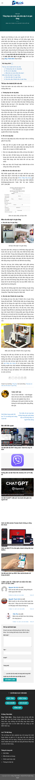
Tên (4, 650)
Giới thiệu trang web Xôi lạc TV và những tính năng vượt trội (9, 416)
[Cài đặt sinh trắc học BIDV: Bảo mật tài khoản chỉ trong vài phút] (17, 562)
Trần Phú (15, 614)
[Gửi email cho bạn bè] (19, 377)
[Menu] (2, 3)
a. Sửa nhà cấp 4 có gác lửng (12, 77)
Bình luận (6, 635)
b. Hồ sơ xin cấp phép (10, 71)
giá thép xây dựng (9, 363)
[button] (12, 63)
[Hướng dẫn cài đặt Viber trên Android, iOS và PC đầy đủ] (17, 462)
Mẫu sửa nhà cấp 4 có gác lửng (11, 75)
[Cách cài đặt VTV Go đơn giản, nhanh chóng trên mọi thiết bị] (17, 537)
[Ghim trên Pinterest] (22, 377)
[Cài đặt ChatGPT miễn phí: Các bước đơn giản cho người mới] (17, 487)
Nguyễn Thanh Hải (14, 599)
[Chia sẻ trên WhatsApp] (9, 377)
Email (5, 657)
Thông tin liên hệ (8, 762)
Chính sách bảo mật (9, 759)
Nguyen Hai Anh (13, 587)
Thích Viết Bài (25, 23)
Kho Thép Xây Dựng (25, 178)
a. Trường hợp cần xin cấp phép (13, 69)
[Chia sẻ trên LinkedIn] (25, 377)
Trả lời (32, 595)
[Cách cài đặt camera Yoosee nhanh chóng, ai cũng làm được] (17, 512)
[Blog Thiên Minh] (17, 3)
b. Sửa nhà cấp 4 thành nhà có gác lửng (15, 79)
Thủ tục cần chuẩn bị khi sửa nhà (11, 67)
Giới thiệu (6, 753)
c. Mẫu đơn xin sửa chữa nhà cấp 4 (14, 73)
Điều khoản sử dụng (9, 756)
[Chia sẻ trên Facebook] (12, 377)
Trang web (6, 665)
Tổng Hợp (17, 13)
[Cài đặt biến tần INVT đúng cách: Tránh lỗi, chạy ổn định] (17, 437)
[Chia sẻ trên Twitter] (16, 377)
